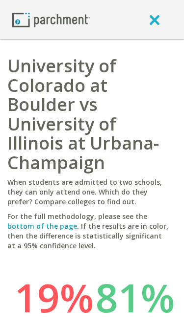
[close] (154, 19)
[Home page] (51, 19)
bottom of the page (42, 226)
